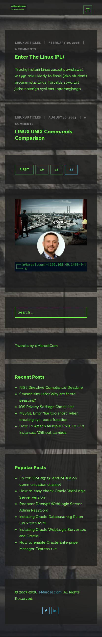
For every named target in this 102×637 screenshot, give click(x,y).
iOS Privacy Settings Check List (46, 407)
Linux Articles (28, 43)
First (24, 169)
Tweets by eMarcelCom (36, 345)
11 (56, 169)
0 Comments (25, 49)
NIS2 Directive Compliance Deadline (51, 387)
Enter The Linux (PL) (39, 57)
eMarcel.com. (50, 592)
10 (42, 169)
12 (71, 169)
